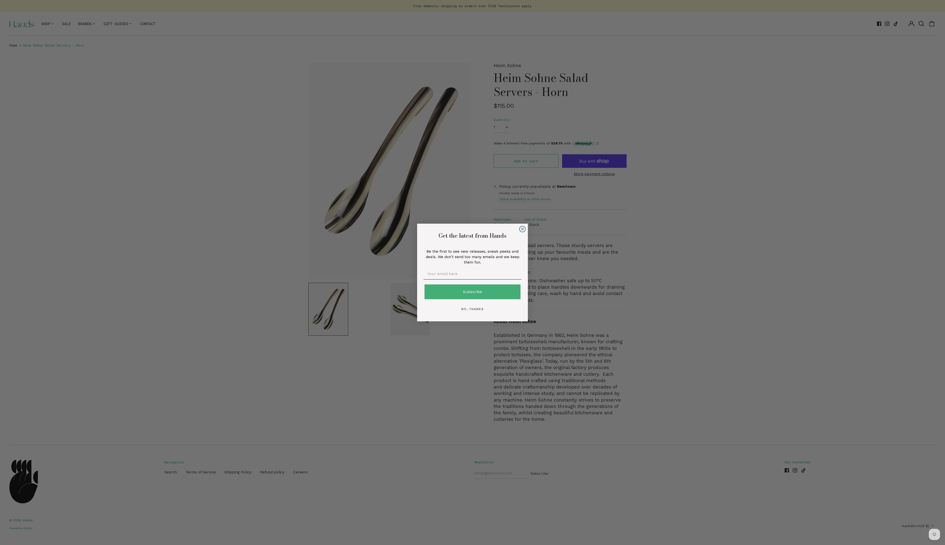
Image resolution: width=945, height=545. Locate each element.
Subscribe (472, 291)
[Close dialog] (522, 229)
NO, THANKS (472, 309)
